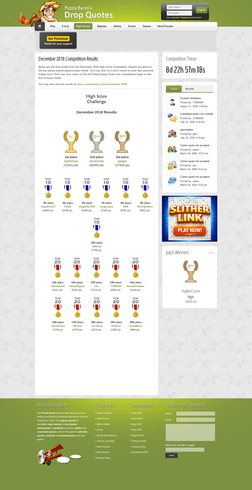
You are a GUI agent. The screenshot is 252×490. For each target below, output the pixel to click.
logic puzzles (55, 424)
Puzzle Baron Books (107, 435)
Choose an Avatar (106, 441)
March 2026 (138, 435)
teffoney (77, 326)
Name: (168, 413)
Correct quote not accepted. (195, 145)
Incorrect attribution (190, 98)
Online (117, 26)
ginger (122, 161)
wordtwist (58, 428)
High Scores (83, 26)
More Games (103, 452)
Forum (132, 26)
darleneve (71, 161)
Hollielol (116, 326)
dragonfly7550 (87, 206)
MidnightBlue (145, 206)
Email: (168, 419)
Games (147, 26)
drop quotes (71, 424)
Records (189, 89)
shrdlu (194, 296)
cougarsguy (106, 206)
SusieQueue (58, 326)
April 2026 (137, 430)
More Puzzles (165, 26)
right (212, 252)
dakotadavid (58, 286)
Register (102, 26)
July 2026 (136, 413)
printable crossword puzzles (61, 435)
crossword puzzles (47, 432)
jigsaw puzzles (68, 420)
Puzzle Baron (48, 413)
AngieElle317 (48, 206)
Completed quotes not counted (196, 113)
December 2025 (140, 452)
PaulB (67, 206)
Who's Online (103, 424)
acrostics (42, 424)
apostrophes (186, 129)
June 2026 (137, 418)
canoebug (96, 326)
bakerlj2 (96, 246)
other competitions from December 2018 (102, 84)
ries (96, 286)
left (209, 252)
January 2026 (139, 446)
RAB (125, 206)
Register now (187, 17)
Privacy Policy (104, 458)
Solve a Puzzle (104, 413)
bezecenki (97, 161)
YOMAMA (115, 286)
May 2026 (137, 424)
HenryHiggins (77, 286)
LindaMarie (135, 326)
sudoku (78, 428)
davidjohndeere (135, 286)
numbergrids (44, 428)
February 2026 (139, 441)
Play (52, 26)
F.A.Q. (65, 26)
